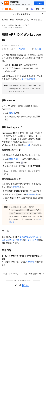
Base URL (27, 145)
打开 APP (39, 3)
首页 (3, 25)
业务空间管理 (32, 194)
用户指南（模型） (8, 19)
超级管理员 (15, 187)
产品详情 (22, 49)
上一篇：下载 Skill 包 (10, 273)
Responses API (31, 240)
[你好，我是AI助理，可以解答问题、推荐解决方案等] (32, 9)
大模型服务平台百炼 (14, 25)
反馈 (27, 285)
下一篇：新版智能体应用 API (33, 273)
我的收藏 (38, 49)
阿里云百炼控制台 (15, 159)
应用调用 (26, 25)
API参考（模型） (37, 19)
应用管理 (11, 113)
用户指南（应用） (23, 19)
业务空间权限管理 (28, 79)
